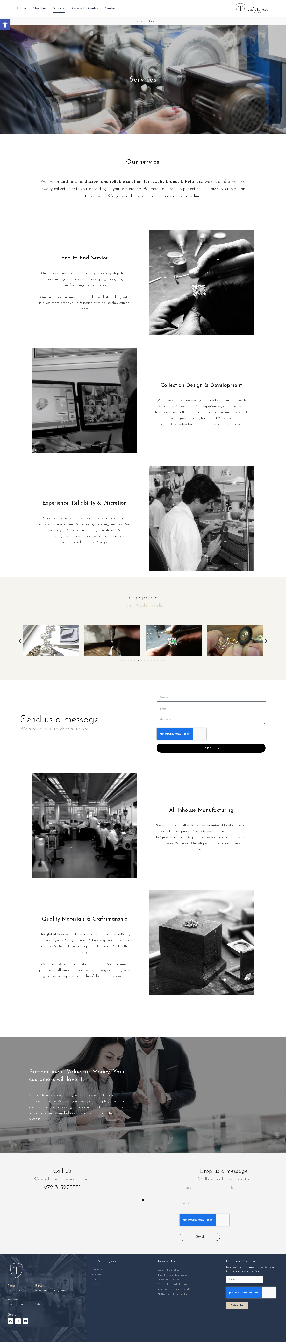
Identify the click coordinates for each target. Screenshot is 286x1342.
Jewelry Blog (167, 1261)
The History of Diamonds (172, 1275)
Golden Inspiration (169, 1270)
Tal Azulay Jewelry (106, 1261)
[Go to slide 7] (141, 660)
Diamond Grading (169, 1279)
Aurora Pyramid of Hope (172, 1284)
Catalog (96, 1279)
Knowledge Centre (84, 8)
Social (13, 1315)
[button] (5, 24)
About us (39, 8)
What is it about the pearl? (174, 1289)
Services (59, 8)
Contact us (113, 8)
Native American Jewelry (172, 1294)
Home (21, 8)
